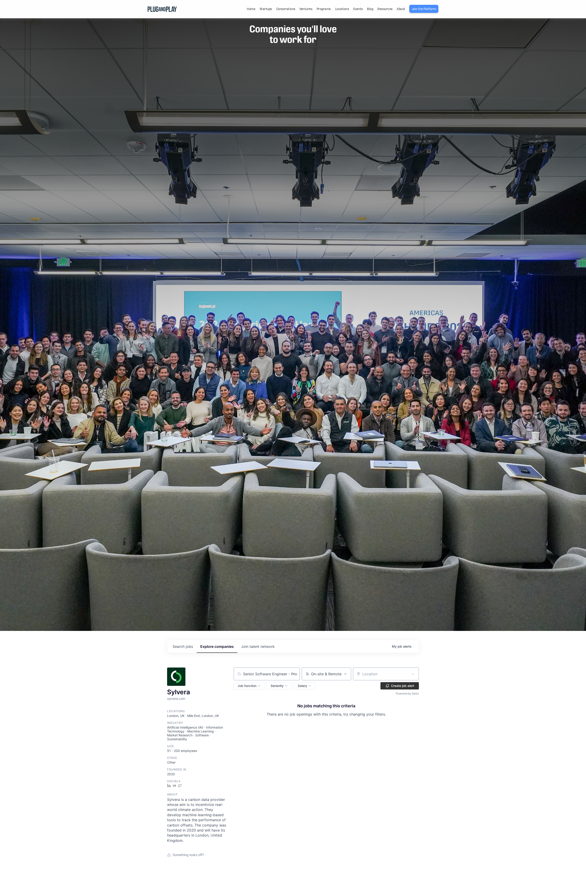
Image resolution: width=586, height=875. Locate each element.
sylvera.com (176, 698)
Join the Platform (424, 9)
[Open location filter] (413, 674)
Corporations (285, 9)
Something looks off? (188, 855)
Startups (266, 9)
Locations (342, 9)
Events (358, 9)
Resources (385, 9)
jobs (183, 646)
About (401, 9)
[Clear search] (294, 674)
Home (251, 9)
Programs (324, 9)
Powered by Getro (407, 693)
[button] (249, 685)
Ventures (305, 9)
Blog (370, 9)
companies (217, 646)
